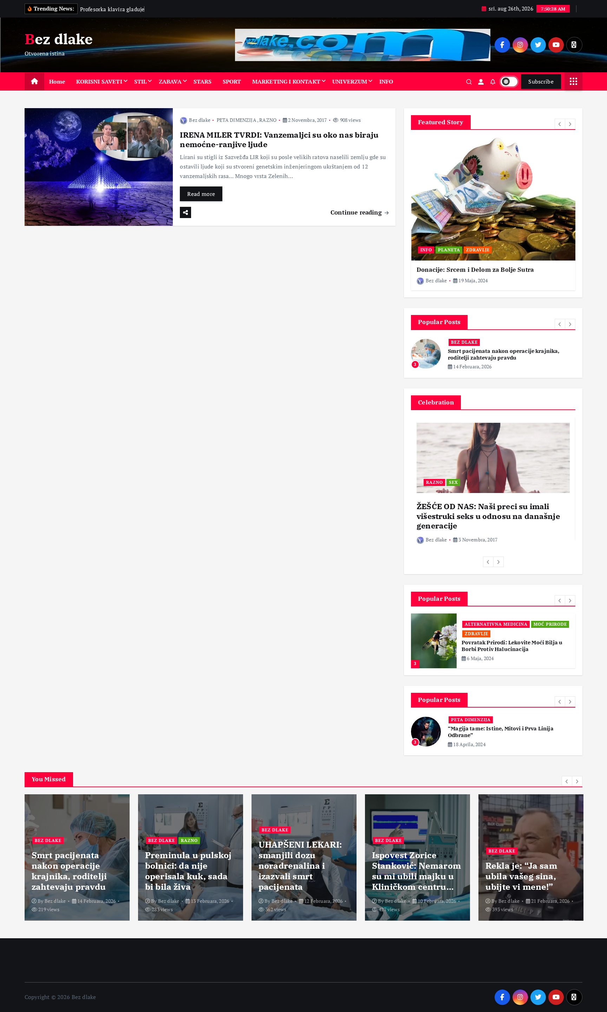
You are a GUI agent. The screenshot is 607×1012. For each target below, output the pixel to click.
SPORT (232, 81)
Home (57, 81)
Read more (201, 194)
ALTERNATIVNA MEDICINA (496, 624)
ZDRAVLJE (478, 249)
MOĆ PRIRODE (550, 624)
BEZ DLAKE (464, 342)
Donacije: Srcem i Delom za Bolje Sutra (475, 270)
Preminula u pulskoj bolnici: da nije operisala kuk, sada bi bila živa (188, 870)
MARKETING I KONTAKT (286, 81)
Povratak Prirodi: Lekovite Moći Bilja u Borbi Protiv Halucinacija (512, 645)
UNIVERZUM (349, 81)
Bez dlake (199, 120)
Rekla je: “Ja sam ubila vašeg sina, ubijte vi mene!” (521, 876)
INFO (386, 81)
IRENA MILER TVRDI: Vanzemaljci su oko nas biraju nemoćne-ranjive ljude (279, 140)
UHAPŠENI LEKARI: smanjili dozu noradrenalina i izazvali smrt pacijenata (300, 865)
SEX (453, 482)
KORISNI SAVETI (99, 81)
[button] (560, 124)
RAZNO (267, 120)
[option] (493, 214)
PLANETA (449, 249)
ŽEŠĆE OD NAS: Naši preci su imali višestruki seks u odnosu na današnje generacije (488, 516)
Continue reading (357, 212)
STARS (203, 81)
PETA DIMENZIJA (236, 120)
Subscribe (541, 81)
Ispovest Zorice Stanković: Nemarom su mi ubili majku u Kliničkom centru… (416, 870)
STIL (140, 81)
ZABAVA (170, 81)
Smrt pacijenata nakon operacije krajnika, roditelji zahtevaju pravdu (504, 354)
